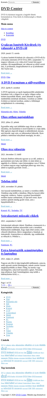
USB (29, 361)
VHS (33, 361)
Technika (15, 210)
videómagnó (39, 361)
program (22, 358)
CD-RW (36, 345)
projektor (28, 358)
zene (6, 363)
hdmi (7, 355)
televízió (7, 360)
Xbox (3, 363)
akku (13, 345)
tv (13, 360)
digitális (42, 345)
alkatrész (28, 345)
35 (9, 285)
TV (21, 210)
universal (25, 361)
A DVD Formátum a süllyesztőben (23, 82)
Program (9, 324)
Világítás (22, 112)
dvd (4, 348)
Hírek (15, 112)
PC (9, 210)
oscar (38, 355)
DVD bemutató (37, 349)
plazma (16, 358)
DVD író (17, 352)
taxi (2, 361)
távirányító (18, 361)
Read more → (6, 73)
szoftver (40, 358)
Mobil (3, 144)
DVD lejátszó (7, 352)
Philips (10, 358)
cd (33, 345)
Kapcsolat (10, 35)
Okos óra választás (13, 149)
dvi (22, 352)
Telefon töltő (9, 181)
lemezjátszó (27, 355)
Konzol (4, 210)
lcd (16, 355)
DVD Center (11, 8)
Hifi (7, 304)
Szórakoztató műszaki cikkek (20, 215)
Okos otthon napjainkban (17, 117)
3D (2, 345)
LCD (8, 311)
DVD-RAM (19, 349)
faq (25, 352)
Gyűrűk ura (36, 352)
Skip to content (7, 29)
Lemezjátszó (11, 313)
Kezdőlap (10, 33)
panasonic (4, 358)
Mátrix (34, 355)
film (29, 352)
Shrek (34, 358)
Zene (8, 335)
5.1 (5, 345)
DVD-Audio (11, 349)
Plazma (9, 322)
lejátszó (20, 355)
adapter (8, 345)
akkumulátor (20, 345)
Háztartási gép (6, 112)
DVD (3, 39)
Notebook (5, 245)
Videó (8, 331)
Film (8, 77)
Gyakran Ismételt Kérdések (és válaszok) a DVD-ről (21, 46)
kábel (11, 355)
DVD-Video (27, 349)
